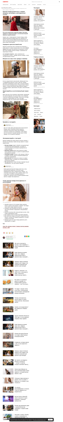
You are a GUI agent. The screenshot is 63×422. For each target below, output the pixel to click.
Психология (34, 4)
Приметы (25, 4)
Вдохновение (39, 4)
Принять (50, 419)
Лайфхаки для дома (5, 4)
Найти (59, 1)
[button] (44, 126)
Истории (44, 4)
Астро (29, 4)
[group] (39, 126)
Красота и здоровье (13, 4)
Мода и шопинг (20, 4)
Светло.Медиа (3, 7)
